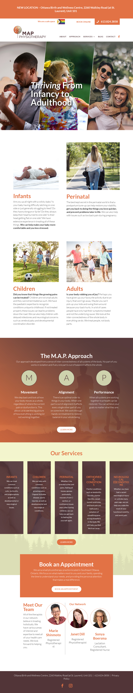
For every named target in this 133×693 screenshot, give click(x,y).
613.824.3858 (109, 21)
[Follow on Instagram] (70, 685)
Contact (110, 36)
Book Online (84, 21)
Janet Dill (78, 634)
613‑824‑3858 (102, 675)
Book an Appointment (66, 589)
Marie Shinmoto (53, 633)
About (62, 36)
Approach (74, 36)
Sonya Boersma (100, 636)
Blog (100, 36)
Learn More (66, 429)
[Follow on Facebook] (62, 685)
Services (88, 36)
